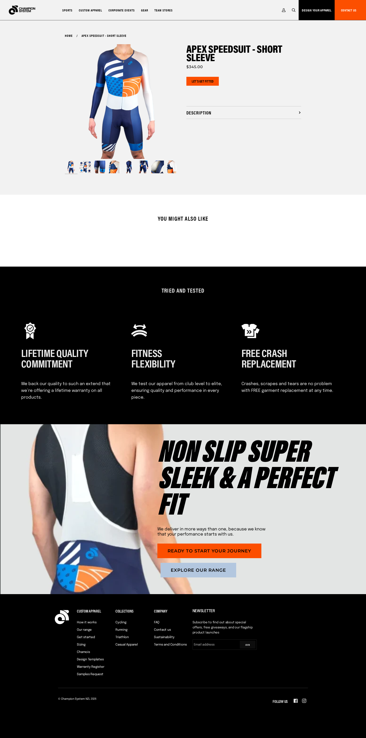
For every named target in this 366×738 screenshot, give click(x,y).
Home (69, 35)
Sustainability (164, 637)
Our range (84, 630)
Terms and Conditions (170, 644)
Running (121, 630)
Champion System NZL (75, 699)
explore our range (198, 570)
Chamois (83, 652)
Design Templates (90, 659)
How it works (86, 622)
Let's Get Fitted (203, 81)
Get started (86, 637)
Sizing (81, 644)
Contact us (162, 630)
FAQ (156, 622)
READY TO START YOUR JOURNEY (209, 551)
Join (247, 645)
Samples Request (90, 674)
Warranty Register (90, 667)
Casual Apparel (126, 644)
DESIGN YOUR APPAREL (316, 10)
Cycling (120, 622)
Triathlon (122, 637)
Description (198, 112)
